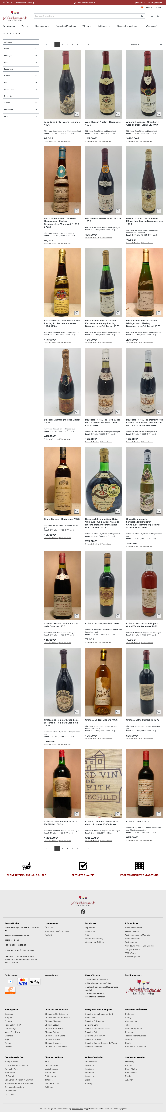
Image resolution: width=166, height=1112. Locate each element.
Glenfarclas (90, 1076)
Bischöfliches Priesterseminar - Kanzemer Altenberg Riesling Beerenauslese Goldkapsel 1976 (102, 323)
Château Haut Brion (54, 1028)
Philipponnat (50, 1076)
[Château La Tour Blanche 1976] (103, 682)
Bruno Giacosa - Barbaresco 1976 (62, 519)
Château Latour (52, 1025)
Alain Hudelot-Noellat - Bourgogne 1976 (103, 123)
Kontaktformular (27, 950)
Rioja (7, 1039)
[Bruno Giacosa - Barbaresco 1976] (62, 481)
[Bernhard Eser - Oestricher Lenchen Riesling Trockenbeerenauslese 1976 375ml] (62, 282)
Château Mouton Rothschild (57, 1017)
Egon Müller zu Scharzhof (16, 1065)
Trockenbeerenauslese (135, 1036)
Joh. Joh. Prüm (11, 1069)
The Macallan (91, 1061)
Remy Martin (131, 1069)
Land (6, 62)
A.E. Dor (129, 1080)
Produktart (8, 69)
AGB (87, 935)
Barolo (128, 1043)
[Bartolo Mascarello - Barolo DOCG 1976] (103, 180)
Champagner (131, 1021)
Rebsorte (8, 96)
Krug (47, 1061)
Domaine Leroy (92, 1025)
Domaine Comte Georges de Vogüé (101, 1043)
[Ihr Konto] (158, 16)
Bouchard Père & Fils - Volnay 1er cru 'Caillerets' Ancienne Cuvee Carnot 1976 (102, 422)
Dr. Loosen (9, 1094)
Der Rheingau (11, 1028)
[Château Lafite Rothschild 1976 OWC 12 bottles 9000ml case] (103, 783)
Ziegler (128, 1076)
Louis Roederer (52, 1069)
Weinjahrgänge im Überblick (138, 935)
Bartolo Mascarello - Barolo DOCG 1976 (103, 220)
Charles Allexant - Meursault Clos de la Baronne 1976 (61, 625)
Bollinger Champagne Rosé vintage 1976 (62, 421)
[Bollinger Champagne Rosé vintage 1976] (62, 382)
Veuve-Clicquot (52, 1083)
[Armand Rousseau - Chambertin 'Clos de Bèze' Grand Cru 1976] (144, 84)
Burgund (8, 1017)
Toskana (8, 1046)
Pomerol (8, 1021)
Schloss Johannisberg (14, 1087)
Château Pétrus (52, 1032)
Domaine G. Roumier (94, 1021)
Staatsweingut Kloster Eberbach (19, 1083)
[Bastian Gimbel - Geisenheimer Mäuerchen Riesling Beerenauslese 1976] (144, 180)
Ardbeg (88, 1083)
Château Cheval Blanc (55, 1036)
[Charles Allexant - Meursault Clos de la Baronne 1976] (62, 585)
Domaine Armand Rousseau (97, 1028)
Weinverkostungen (133, 927)
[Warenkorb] (163, 15)
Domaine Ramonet (93, 1046)
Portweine (129, 1014)
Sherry (128, 1017)
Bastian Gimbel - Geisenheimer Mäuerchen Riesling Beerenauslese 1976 (144, 221)
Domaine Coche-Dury (95, 1036)
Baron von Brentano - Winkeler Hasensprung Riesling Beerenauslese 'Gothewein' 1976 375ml (61, 222)
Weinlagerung (131, 942)
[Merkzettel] (152, 16)
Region (7, 82)
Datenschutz (90, 931)
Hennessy (129, 1061)
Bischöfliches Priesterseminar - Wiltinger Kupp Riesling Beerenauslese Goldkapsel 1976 (143, 323)
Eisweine (129, 1032)
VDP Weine (130, 953)
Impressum (90, 927)
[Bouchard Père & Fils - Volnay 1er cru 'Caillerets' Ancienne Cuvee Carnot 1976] (103, 382)
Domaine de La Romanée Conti (99, 1014)
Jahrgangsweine (132, 949)
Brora (87, 1080)
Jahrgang (8, 42)
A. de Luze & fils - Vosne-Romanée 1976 (62, 123)
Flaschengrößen (132, 956)
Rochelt (128, 1065)
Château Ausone (52, 1039)
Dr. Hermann (10, 1090)
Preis (6, 116)
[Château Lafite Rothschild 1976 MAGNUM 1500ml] (62, 783)
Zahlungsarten (11, 975)
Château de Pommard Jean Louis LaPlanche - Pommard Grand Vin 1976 (61, 722)
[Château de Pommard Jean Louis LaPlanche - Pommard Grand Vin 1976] (62, 682)
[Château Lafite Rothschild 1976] (144, 682)
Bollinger (49, 1087)
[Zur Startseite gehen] (16, 15)
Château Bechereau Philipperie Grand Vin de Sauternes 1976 (142, 625)
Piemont (8, 1043)
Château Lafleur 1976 (137, 821)
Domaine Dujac (92, 1032)
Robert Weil (10, 1072)
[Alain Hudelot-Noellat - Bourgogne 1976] (103, 84)
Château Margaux (53, 1021)
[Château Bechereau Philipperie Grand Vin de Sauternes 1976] (144, 585)
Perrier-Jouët (51, 1072)
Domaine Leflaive (93, 1039)
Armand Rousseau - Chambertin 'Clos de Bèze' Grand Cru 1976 (142, 123)
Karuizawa (89, 1069)
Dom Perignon (51, 1065)
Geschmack (9, 89)
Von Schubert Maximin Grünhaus (19, 1080)
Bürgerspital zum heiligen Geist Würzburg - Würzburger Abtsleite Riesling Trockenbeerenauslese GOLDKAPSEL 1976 (102, 523)
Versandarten (51, 975)
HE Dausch (10, 1076)
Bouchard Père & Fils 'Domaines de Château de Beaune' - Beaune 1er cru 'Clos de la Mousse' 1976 (144, 422)
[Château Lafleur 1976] (144, 783)
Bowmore (89, 1065)
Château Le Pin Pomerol (56, 1046)
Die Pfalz (9, 1036)
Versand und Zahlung (94, 942)
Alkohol (7, 103)
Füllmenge (8, 109)
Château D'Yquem (53, 1043)
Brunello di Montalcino (135, 1046)
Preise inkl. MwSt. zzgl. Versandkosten (57, 141)
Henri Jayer (90, 1017)
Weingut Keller (11, 1061)
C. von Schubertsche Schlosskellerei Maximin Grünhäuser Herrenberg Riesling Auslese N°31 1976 (143, 523)
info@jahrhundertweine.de (17, 935)
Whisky (128, 1039)
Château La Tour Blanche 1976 (101, 719)
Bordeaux (9, 1014)
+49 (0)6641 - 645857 (15, 945)
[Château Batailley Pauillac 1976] (103, 585)
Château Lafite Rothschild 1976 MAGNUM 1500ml (60, 823)
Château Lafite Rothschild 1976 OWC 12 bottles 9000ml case (101, 823)
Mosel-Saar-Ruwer (13, 1032)
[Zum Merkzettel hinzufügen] (76, 114)
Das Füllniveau (132, 931)
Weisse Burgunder (133, 1028)
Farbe (6, 49)
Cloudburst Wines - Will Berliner (139, 946)
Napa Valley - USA (13, 1025)
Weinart (7, 76)
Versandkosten (77, 1109)
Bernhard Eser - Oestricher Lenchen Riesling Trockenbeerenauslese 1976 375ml (62, 323)
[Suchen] (142, 16)
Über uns (49, 927)
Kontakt (48, 935)
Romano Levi (131, 1072)
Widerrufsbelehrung (94, 938)
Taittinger (49, 1080)
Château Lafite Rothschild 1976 (142, 719)
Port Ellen (89, 1072)
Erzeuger (8, 55)
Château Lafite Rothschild (56, 1014)
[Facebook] (83, 911)
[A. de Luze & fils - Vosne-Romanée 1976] (62, 84)
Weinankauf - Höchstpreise (57, 931)
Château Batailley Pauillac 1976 (102, 623)
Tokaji (127, 1025)
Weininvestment (132, 938)
